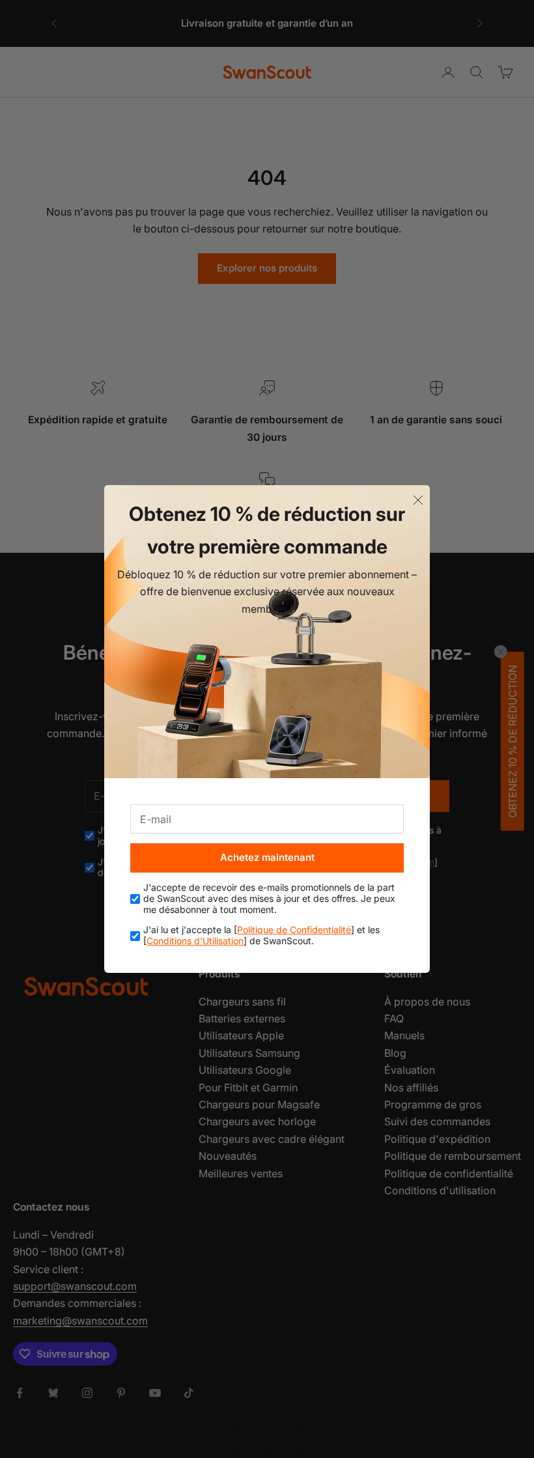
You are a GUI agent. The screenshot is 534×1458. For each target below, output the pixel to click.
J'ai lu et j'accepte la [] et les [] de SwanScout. (261, 935)
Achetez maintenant (267, 857)
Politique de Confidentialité (294, 929)
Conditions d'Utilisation (195, 940)
